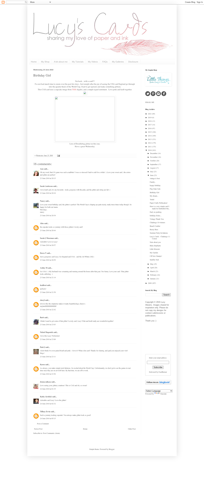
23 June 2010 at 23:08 (48, 339)
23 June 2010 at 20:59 (48, 260)
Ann (41, 169)
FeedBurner (163, 372)
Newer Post (38, 429)
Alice (42, 223)
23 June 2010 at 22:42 (48, 309)
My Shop (45, 61)
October (153, 160)
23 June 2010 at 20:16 (48, 193)
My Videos (93, 61)
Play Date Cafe (155, 189)
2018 (150, 121)
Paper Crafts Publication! (159, 203)
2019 (150, 117)
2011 (150, 146)
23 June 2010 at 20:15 (48, 178)
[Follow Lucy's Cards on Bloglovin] (158, 383)
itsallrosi (43, 285)
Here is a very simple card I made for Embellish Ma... (160, 207)
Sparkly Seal (154, 259)
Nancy (42, 201)
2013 (150, 139)
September (154, 164)
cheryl (42, 300)
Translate (163, 393)
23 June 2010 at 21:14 (48, 277)
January (153, 278)
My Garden (154, 252)
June (152, 175)
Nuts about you (155, 242)
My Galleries (118, 61)
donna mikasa (45, 382)
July (152, 171)
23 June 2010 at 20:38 (48, 215)
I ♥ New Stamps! (156, 256)
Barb (42, 317)
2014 (150, 135)
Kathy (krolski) (46, 396)
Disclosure (133, 61)
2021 (150, 113)
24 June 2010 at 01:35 (48, 389)
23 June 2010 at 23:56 (48, 374)
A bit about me (61, 61)
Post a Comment (43, 423)
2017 (150, 124)
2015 (150, 132)
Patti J (42, 347)
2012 (150, 143)
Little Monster (155, 249)
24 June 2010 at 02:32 (48, 403)
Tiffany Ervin (45, 411)
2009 (150, 283)
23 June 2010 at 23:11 (48, 356)
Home (34, 61)
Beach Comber (155, 226)
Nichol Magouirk (46, 332)
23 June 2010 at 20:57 (48, 245)
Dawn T (43, 253)
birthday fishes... (156, 215)
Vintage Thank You (157, 219)
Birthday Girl (42, 75)
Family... (153, 182)
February (153, 275)
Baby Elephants (155, 245)
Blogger (111, 449)
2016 (150, 128)
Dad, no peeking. (156, 212)
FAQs (105, 61)
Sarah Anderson (46, 186)
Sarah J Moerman (47, 238)
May (152, 264)
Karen (42, 364)
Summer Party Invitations (159, 233)
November (154, 157)
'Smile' (152, 199)
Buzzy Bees (154, 229)
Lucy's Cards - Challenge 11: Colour (160, 237)
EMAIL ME (149, 102)
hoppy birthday (155, 185)
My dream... (154, 196)
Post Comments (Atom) (51, 433)
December (154, 153)
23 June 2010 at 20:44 (48, 230)
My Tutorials (77, 61)
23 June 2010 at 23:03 (48, 324)
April (152, 267)
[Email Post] (58, 155)
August (153, 168)
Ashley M (43, 268)
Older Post (132, 429)
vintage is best (155, 178)
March (152, 271)
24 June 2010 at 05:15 (48, 418)
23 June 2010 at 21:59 (48, 292)
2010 (150, 150)
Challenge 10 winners (157, 222)
